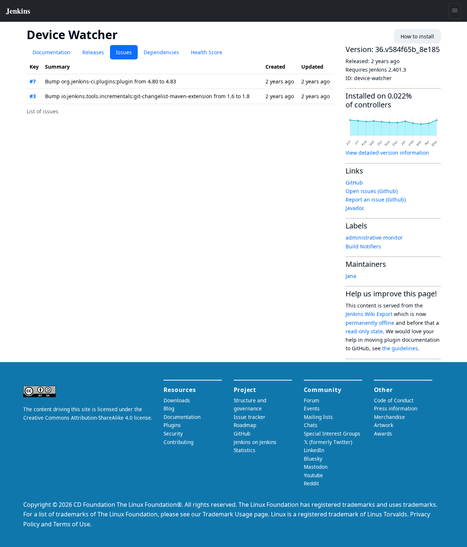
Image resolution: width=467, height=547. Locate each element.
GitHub (354, 182)
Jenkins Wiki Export (369, 313)
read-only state (364, 331)
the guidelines (400, 348)
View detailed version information (387, 152)
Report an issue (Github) (376, 199)
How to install (417, 36)
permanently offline (370, 322)
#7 (33, 81)
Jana (351, 275)
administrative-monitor (374, 237)
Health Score (206, 52)
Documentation (51, 52)
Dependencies (161, 52)
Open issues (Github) (372, 191)
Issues (124, 52)
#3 (33, 96)
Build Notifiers (363, 246)
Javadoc (355, 207)
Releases (93, 52)
